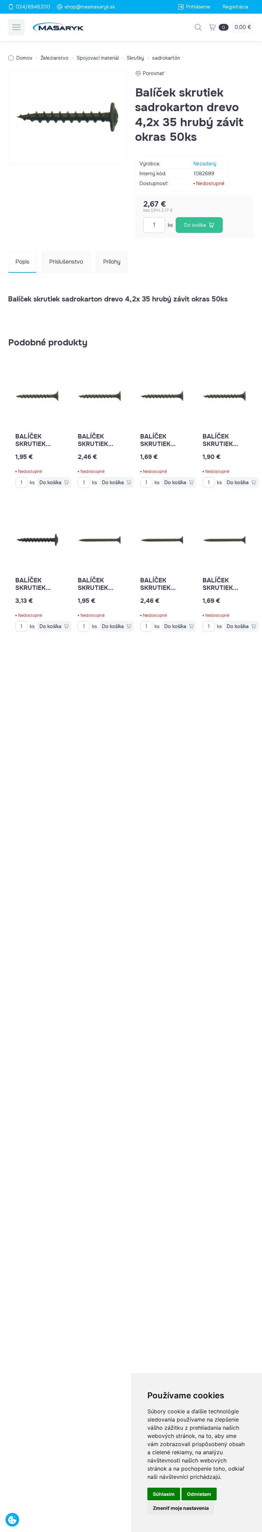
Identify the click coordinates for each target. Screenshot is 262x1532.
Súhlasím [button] (164, 1494)
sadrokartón (166, 58)
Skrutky (135, 58)
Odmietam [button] (199, 1494)
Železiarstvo (55, 58)
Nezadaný (204, 164)
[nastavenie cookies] (12, 1520)
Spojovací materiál (98, 58)
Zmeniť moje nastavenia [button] (181, 1508)
